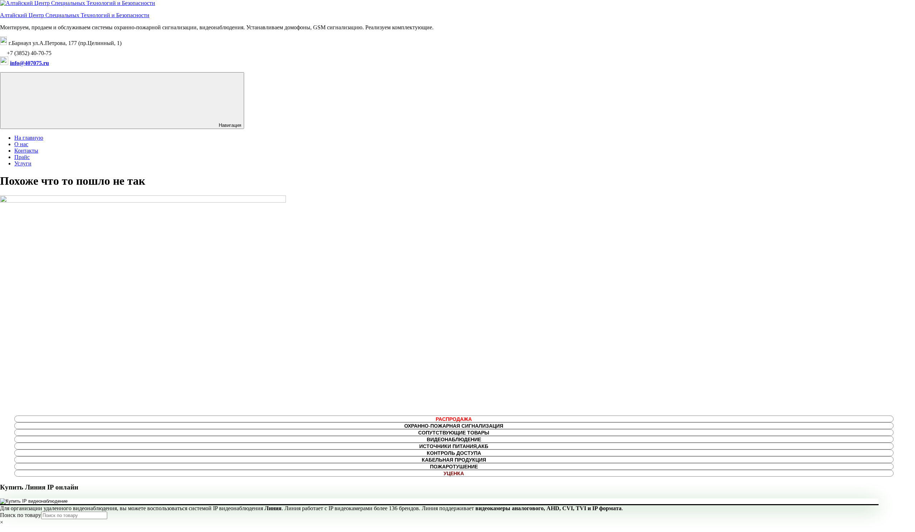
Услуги (22, 163)
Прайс (22, 157)
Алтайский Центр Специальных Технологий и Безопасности (74, 15)
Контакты (26, 151)
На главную (28, 138)
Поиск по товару (20, 515)
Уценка (454, 473)
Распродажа (454, 419)
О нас (21, 144)
